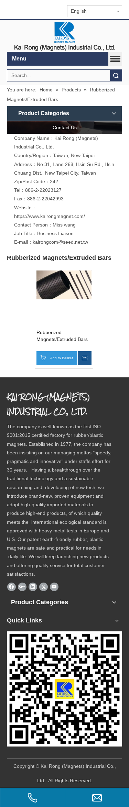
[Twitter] (43, 586)
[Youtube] (54, 586)
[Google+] (22, 586)
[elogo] (64, 36)
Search (116, 75)
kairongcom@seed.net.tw (60, 242)
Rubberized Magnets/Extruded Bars (62, 336)
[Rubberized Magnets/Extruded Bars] (64, 284)
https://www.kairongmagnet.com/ (49, 216)
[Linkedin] (33, 586)
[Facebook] (11, 586)
